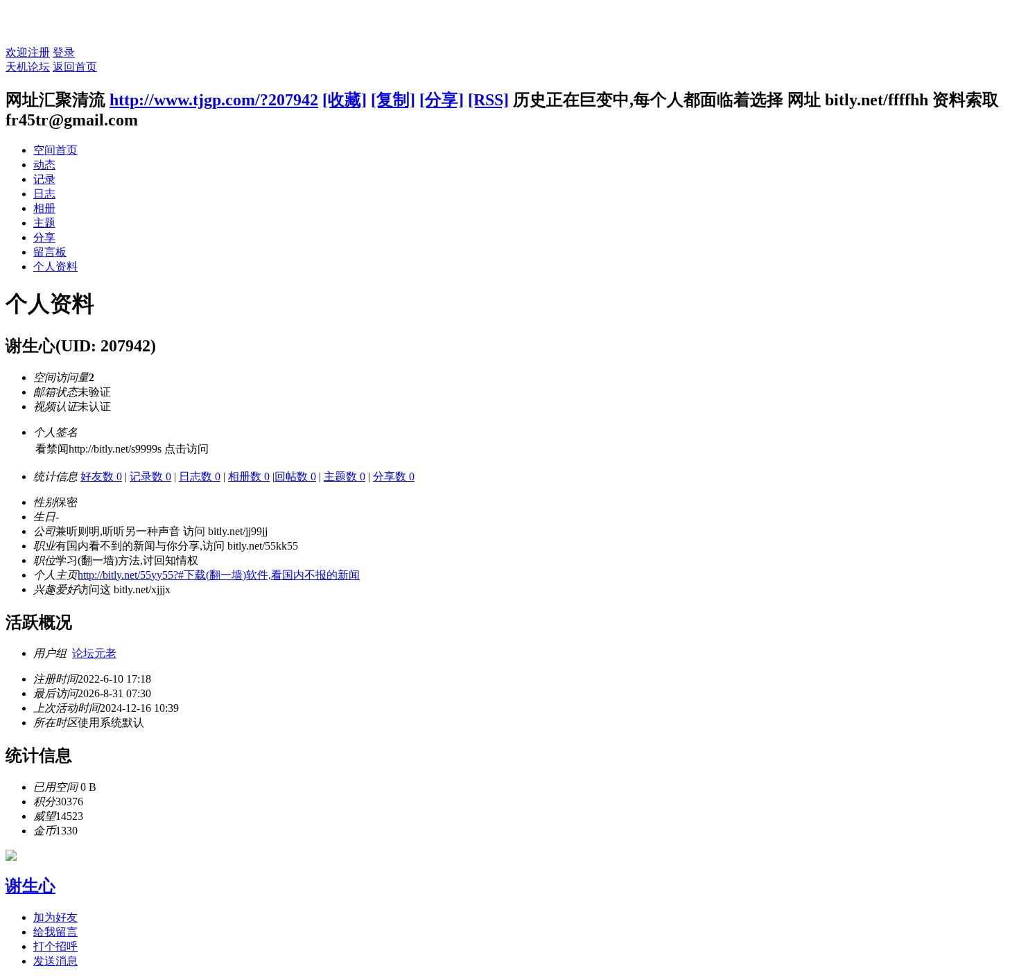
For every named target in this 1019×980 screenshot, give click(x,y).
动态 (44, 164)
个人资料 (55, 266)
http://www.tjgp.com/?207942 (214, 100)
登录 (64, 52)
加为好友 (55, 917)
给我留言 (55, 932)
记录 (44, 179)
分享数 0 (394, 476)
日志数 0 (199, 476)
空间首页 (55, 150)
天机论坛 (28, 67)
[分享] (441, 100)
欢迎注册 (28, 52)
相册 (44, 208)
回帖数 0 (295, 476)
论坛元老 (94, 653)
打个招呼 (55, 946)
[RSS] (488, 100)
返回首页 (75, 67)
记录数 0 (150, 476)
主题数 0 (344, 476)
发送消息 (55, 961)
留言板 (50, 252)
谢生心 (30, 886)
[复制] (393, 100)
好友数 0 (101, 476)
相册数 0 (249, 476)
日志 (44, 194)
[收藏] (344, 100)
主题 (44, 223)
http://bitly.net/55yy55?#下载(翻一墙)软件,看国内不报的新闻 (219, 575)
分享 (44, 237)
